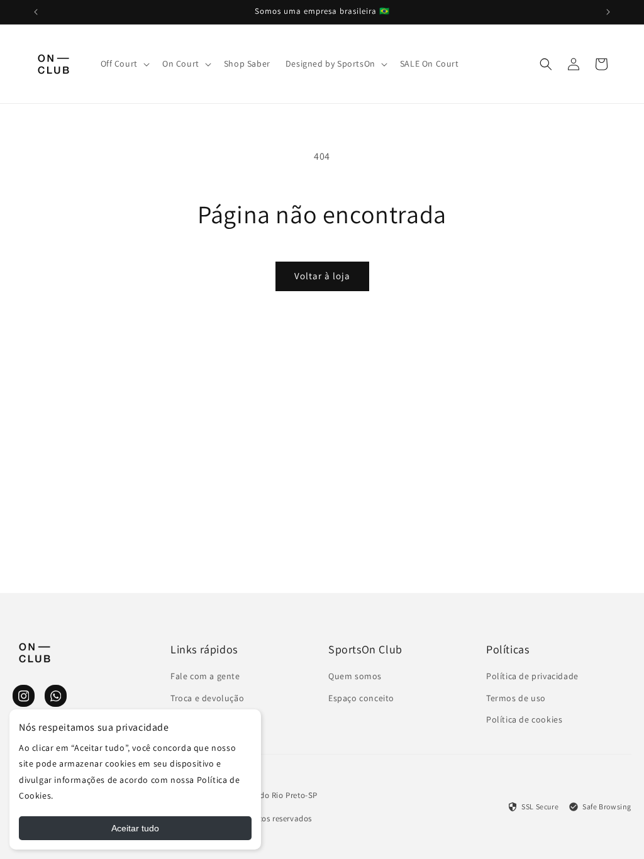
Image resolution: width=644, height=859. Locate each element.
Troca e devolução (207, 698)
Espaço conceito (361, 698)
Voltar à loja (322, 276)
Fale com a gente (205, 676)
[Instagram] (24, 696)
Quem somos (355, 676)
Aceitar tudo (135, 828)
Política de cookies (524, 719)
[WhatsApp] (56, 696)
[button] (124, 63)
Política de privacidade (532, 676)
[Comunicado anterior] (36, 12)
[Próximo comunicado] (608, 12)
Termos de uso (516, 698)
